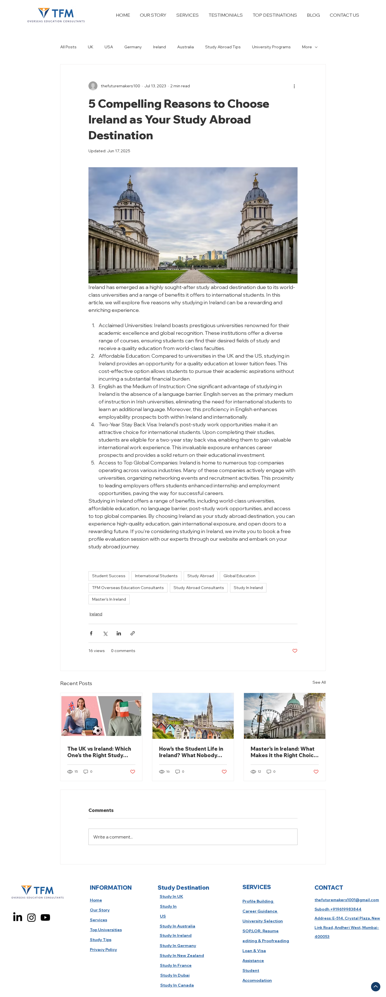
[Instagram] (31, 917)
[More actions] (294, 85)
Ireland (159, 46)
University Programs (271, 46)
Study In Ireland (248, 587)
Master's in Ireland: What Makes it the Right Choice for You (284, 752)
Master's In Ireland (109, 599)
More (307, 46)
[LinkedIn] (17, 917)
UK (90, 46)
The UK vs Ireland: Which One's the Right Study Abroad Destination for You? (99, 752)
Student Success (108, 575)
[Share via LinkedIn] (119, 633)
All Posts (68, 46)
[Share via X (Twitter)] (105, 633)
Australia (185, 46)
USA (109, 46)
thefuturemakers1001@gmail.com (347, 900)
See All (319, 682)
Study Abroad (200, 575)
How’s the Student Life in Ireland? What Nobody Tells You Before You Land (192, 752)
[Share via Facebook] (91, 633)
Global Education (239, 575)
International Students (156, 575)
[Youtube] (45, 917)
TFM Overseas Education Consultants (128, 587)
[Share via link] (132, 633)
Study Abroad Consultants (199, 587)
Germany (133, 46)
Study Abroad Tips (223, 46)
